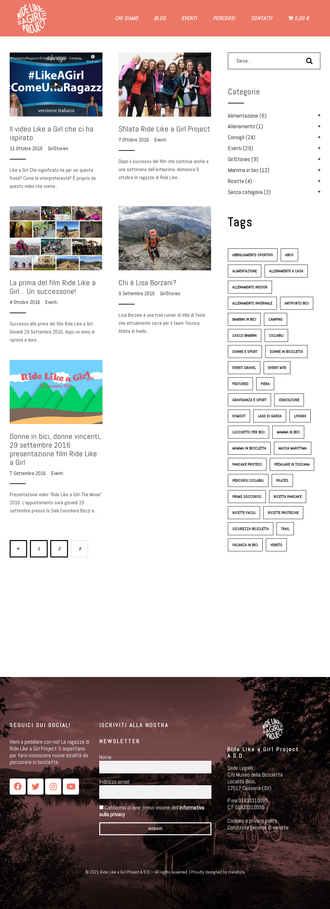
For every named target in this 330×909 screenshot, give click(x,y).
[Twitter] (35, 786)
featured (240, 383)
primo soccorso (246, 496)
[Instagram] (53, 786)
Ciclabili (276, 335)
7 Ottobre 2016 (134, 139)
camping (275, 319)
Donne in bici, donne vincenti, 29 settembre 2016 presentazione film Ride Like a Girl (55, 449)
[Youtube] (71, 786)
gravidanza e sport (249, 399)
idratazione (289, 399)
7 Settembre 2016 (28, 473)
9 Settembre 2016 (137, 293)
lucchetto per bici (248, 432)
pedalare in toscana (292, 464)
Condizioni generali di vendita (258, 827)
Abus (289, 254)
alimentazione (244, 271)
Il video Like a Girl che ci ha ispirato (51, 133)
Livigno (300, 416)
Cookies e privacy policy (252, 820)
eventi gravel (244, 367)
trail (285, 528)
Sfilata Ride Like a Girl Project (164, 128)
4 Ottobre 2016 (25, 302)
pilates (282, 480)
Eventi (160, 139)
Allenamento (241, 126)
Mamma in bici (243, 170)
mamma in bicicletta (249, 448)
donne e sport (244, 351)
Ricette (236, 181)
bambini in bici (244, 319)
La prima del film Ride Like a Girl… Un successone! (53, 286)
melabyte (236, 872)
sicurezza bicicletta (250, 528)
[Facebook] (18, 786)
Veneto (276, 544)
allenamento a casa (286, 271)
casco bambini (244, 335)
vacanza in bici (245, 544)
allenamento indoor (249, 287)
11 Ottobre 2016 (27, 148)
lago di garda (270, 416)
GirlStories (58, 148)
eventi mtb (277, 367)
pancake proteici (247, 464)
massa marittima (292, 448)
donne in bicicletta (286, 351)
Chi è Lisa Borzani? (147, 282)
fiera (265, 383)
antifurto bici (297, 303)
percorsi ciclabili (248, 480)
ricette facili (244, 512)
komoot (239, 416)
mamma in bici (288, 432)
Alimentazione (243, 115)
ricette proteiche (283, 512)
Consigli (236, 137)
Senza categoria (245, 192)
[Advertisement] (274, 614)
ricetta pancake (288, 496)
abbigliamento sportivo (252, 254)
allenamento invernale (252, 303)
